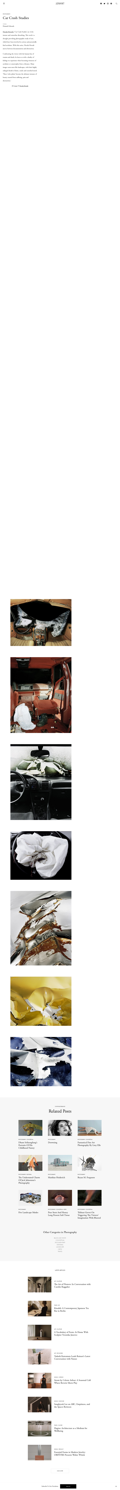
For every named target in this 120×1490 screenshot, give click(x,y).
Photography (6, 14)
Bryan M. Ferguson (86, 1177)
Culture (60, 1425)
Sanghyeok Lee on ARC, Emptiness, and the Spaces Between (72, 1405)
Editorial (29, 1174)
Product (61, 1449)
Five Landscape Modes (28, 1212)
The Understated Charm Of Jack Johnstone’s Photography (29, 1180)
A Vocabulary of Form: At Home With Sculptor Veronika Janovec (71, 1333)
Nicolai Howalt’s (8, 32)
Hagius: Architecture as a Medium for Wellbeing (70, 1429)
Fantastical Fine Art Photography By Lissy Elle (89, 1144)
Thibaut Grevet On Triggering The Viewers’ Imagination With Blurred (89, 1215)
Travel (60, 1251)
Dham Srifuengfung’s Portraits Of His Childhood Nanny (27, 1145)
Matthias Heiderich (56, 1177)
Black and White (60, 1238)
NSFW (64, 1209)
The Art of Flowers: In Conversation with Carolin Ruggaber (72, 1285)
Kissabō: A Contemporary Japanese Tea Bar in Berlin (71, 1309)
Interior (61, 1377)
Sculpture (59, 1281)
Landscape (60, 1247)
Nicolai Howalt (23, 86)
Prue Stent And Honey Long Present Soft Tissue (59, 1214)
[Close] (116, 1486)
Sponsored (60, 1353)
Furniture (61, 1401)
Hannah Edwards (8, 26)
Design (56, 1377)
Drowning (52, 1142)
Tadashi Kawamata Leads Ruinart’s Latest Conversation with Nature (72, 1357)
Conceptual (30, 1139)
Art (55, 1281)
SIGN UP (68, 1486)
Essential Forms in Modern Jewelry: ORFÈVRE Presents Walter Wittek (70, 1453)
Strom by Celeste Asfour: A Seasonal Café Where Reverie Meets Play (72, 1381)
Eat (59, 1305)
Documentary (60, 1242)
